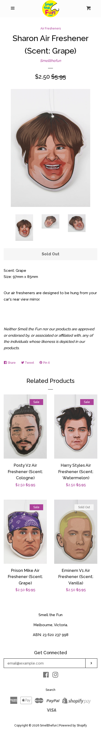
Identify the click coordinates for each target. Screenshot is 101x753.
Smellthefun (50, 60)
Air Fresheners (50, 28)
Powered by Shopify (73, 725)
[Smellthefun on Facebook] (46, 676)
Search (50, 690)
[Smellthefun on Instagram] (55, 676)
